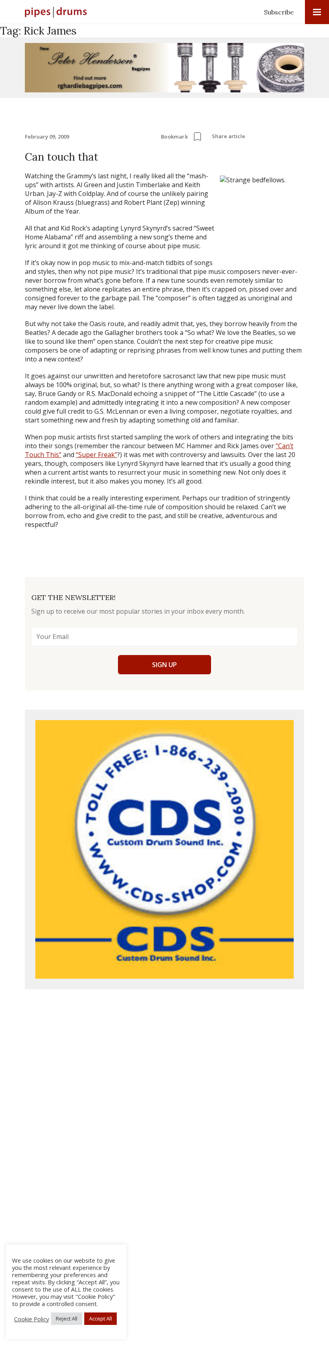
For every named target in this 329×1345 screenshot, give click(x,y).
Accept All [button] (100, 1318)
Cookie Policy (31, 1319)
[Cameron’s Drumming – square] (164, 849)
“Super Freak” (96, 454)
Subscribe (279, 12)
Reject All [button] (66, 1318)
